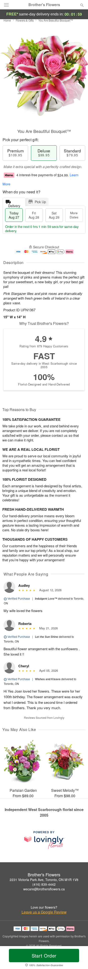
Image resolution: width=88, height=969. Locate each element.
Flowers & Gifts (25, 20)
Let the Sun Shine (46, 637)
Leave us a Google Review (44, 912)
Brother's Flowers (44, 5)
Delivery (14, 204)
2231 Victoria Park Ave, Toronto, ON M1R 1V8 (44, 879)
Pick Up (40, 201)
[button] (78, 958)
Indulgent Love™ (46, 598)
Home (7, 20)
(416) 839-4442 (44, 884)
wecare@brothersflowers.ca (44, 889)
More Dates (74, 215)
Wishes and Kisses (48, 679)
